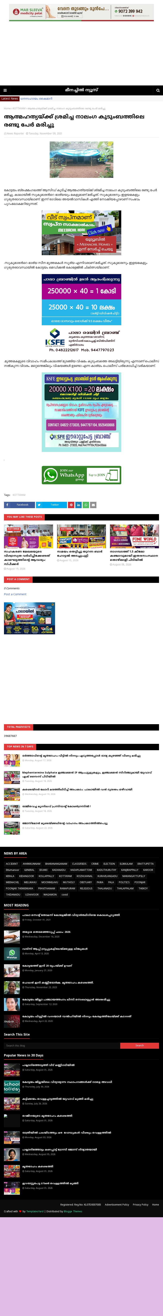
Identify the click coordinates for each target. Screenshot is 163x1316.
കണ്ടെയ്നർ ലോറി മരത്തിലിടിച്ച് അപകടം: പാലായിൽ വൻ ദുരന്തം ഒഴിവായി (77, 789)
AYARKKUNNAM (31, 864)
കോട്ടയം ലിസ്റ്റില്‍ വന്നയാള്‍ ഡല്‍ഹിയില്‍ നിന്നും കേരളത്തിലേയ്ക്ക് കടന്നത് (76, 1016)
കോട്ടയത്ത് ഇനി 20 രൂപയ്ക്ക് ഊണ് (47, 966)
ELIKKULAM (126, 864)
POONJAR (140, 882)
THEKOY (143, 888)
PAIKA (100, 882)
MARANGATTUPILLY (133, 876)
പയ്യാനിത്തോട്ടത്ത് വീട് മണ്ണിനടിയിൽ (48, 1065)
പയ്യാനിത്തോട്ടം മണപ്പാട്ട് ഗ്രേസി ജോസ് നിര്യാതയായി (59, 1149)
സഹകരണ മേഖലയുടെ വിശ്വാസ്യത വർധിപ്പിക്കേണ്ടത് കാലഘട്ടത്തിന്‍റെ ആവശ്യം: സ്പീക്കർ (27, 558)
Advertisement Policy (117, 1205)
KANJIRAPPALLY (129, 870)
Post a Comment (15, 594)
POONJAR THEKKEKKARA (19, 888)
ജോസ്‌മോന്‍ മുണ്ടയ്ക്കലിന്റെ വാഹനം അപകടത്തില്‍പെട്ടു (65, 823)
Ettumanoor (12, 870)
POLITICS (124, 882)
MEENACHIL (12, 882)
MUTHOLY (69, 882)
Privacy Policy (140, 1205)
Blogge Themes (73, 1211)
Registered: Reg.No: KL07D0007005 (80, 1205)
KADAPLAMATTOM (81, 870)
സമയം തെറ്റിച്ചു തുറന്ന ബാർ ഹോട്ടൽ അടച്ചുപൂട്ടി (79, 554)
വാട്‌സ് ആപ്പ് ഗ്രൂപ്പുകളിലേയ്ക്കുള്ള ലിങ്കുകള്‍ (55, 949)
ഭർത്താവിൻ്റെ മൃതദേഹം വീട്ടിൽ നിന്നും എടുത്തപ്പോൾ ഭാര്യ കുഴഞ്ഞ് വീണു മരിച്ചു (81, 756)
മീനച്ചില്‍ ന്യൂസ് (81, 90)
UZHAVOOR (32, 894)
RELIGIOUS (86, 888)
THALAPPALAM (125, 888)
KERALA (10, 876)
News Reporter (15, 133)
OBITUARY (86, 882)
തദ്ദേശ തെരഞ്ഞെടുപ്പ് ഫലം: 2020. (46, 932)
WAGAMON (50, 894)
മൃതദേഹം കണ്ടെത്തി (37, 1166)
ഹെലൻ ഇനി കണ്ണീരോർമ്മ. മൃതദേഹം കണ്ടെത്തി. (58, 983)
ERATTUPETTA (146, 864)
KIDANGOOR (26, 876)
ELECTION (109, 864)
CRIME (95, 864)
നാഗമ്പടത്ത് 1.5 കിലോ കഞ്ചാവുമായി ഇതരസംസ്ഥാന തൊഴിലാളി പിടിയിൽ (134, 556)
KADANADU (59, 870)
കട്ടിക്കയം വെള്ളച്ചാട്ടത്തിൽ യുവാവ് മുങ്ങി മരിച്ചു (57, 1099)
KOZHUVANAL (85, 876)
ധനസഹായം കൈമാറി (36, 99)
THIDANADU (13, 894)
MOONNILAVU (50, 882)
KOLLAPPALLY (46, 876)
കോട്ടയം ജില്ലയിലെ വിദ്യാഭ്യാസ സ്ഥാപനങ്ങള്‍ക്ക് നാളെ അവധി (67, 1082)
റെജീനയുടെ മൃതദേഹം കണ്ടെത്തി (47, 1116)
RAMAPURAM (67, 888)
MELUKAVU (30, 882)
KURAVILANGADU (107, 876)
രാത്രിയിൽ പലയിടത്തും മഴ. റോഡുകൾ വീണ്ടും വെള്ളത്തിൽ (66, 1133)
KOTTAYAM (19, 108)
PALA (111, 882)
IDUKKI (43, 870)
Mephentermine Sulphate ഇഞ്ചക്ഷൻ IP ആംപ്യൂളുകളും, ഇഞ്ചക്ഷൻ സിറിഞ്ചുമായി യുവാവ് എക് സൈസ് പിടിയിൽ (87, 774)
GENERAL (29, 870)
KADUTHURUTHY (106, 870)
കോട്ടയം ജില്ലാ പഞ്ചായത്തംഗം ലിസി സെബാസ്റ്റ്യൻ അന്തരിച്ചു (66, 999)
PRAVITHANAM (46, 888)
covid (65, 894)
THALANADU (104, 888)
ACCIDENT (12, 864)
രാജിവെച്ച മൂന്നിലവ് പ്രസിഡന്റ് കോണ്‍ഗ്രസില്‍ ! (56, 806)
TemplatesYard (35, 1211)
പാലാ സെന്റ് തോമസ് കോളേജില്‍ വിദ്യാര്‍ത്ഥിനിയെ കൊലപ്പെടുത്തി (71, 915)
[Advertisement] (81, 55)
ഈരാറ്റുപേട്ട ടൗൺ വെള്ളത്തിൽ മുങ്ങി (50, 1183)
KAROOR (148, 870)
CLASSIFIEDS (79, 864)
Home (7, 108)
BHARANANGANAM (56, 864)
